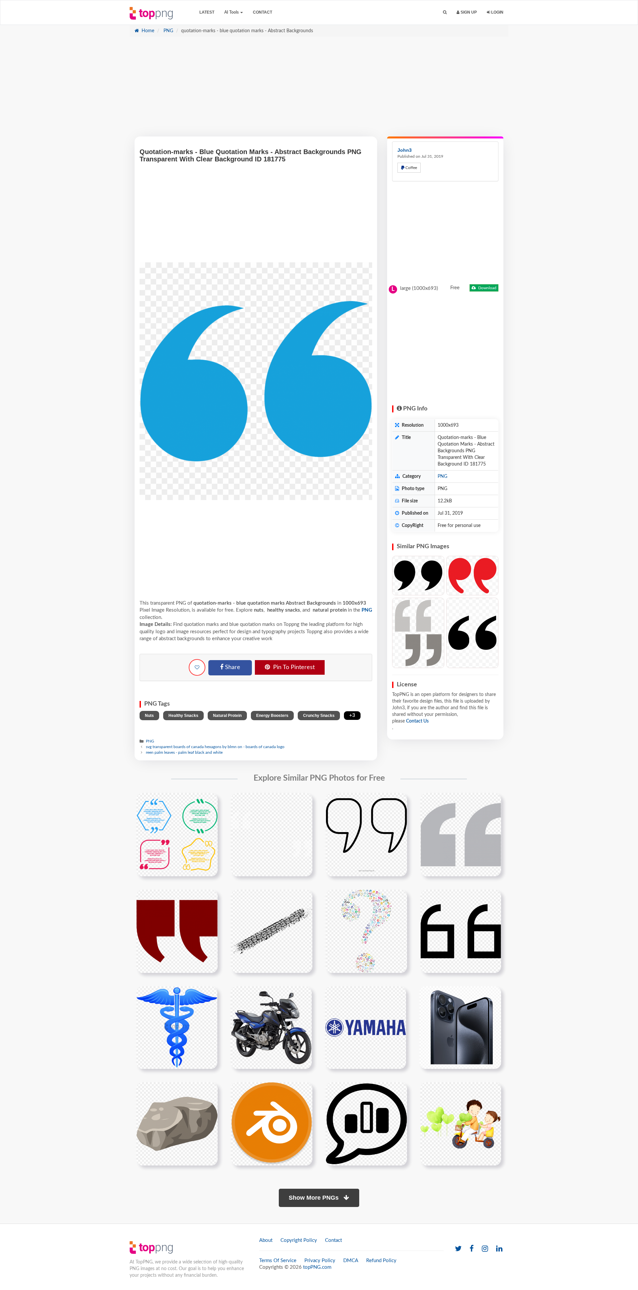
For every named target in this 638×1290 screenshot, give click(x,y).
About (265, 1240)
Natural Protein (227, 715)
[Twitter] (458, 1249)
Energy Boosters (272, 715)
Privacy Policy (319, 1260)
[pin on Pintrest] (208, 802)
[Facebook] (472, 1249)
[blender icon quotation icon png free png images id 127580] (271, 1123)
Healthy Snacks (183, 715)
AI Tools (232, 12)
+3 (352, 715)
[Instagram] (485, 1249)
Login (496, 12)
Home (147, 31)
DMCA (350, 1260)
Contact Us (417, 721)
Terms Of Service (277, 1260)
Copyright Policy (298, 1240)
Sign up (468, 12)
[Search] (445, 12)
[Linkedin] (499, 1249)
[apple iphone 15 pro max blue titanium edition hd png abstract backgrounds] (460, 1027)
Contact (262, 12)
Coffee (410, 168)
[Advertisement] (319, 89)
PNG (167, 31)
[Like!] (197, 667)
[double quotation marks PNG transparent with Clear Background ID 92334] (472, 633)
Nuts (149, 715)
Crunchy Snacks (319, 715)
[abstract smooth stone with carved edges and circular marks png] (177, 1123)
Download (486, 288)
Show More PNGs (314, 1197)
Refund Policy (381, 1260)
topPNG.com (317, 1267)
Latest (206, 12)
